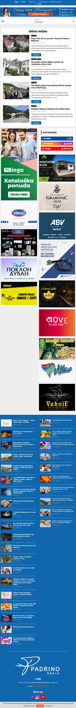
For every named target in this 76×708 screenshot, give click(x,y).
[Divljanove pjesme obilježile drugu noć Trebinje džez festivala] (6, 537)
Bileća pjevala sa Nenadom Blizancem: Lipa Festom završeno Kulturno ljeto (23, 444)
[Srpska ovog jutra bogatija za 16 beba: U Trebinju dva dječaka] (45, 523)
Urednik (35, 43)
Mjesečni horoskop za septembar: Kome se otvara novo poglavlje (23, 616)
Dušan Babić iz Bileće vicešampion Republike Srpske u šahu (63, 488)
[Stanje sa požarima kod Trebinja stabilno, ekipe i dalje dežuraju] (6, 457)
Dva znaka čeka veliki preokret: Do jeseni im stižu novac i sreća (23, 524)
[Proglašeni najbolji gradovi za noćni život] (6, 514)
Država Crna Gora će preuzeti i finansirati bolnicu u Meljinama (50, 39)
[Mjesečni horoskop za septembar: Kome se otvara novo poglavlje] (6, 618)
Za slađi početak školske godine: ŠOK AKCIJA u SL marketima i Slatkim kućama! (24, 605)
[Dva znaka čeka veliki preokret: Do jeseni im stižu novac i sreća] (6, 525)
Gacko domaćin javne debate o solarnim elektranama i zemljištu (62, 499)
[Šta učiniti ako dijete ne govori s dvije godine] (45, 467)
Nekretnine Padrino (56, 2)
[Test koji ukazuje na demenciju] (45, 423)
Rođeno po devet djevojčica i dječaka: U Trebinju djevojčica (22, 593)
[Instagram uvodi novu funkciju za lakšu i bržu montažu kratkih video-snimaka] (6, 640)
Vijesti (39, 59)
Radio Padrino (44, 2)
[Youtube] (43, 697)
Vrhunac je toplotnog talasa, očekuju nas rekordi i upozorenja (62, 477)
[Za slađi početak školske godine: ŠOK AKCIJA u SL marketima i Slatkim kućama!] (6, 606)
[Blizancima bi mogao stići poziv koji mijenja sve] (6, 548)
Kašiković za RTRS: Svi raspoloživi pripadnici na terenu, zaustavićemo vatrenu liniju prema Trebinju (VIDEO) (24, 581)
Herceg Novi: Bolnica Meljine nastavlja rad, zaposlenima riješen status (47, 63)
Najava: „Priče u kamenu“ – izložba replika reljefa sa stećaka (24, 421)
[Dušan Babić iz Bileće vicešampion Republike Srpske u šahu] (45, 490)
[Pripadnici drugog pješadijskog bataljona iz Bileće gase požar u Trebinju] (6, 468)
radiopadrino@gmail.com (41, 686)
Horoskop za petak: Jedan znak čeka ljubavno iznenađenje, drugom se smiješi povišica (24, 491)
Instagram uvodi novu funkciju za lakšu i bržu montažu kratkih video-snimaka (24, 639)
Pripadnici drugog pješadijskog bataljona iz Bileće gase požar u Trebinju (23, 467)
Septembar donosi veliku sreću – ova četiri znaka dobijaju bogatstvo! (63, 443)
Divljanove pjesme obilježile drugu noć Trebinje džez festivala (23, 535)
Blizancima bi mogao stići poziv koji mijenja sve (24, 546)
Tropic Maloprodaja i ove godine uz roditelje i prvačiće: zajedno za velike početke (24, 479)
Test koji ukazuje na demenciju (62, 420)
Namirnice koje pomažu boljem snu (24, 627)
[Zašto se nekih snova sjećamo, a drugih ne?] (45, 456)
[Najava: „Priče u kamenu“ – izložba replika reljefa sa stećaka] (6, 423)
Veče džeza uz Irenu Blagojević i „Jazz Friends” (23, 432)
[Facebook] (32, 697)
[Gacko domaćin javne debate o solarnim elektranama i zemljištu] (45, 501)
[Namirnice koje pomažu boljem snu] (6, 629)
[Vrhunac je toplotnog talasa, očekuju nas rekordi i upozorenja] (45, 479)
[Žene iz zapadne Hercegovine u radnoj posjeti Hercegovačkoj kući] (45, 512)
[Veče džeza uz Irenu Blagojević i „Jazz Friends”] (6, 434)
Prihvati (40, 706)
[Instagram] (37, 697)
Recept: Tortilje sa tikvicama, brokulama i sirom (22, 557)
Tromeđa (34, 35)
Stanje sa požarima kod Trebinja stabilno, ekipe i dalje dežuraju (23, 455)
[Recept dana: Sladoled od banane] (6, 503)
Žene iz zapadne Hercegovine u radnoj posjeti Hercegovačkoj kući (63, 510)
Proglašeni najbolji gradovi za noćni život (24, 513)
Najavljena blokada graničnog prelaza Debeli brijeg (50, 109)
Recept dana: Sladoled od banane (23, 501)
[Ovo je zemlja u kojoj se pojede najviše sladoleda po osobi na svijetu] (45, 434)
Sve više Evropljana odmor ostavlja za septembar (23, 569)
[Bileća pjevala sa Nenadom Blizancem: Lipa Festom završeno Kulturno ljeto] (6, 445)
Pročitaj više (49, 706)
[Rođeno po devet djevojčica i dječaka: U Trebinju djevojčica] (6, 595)
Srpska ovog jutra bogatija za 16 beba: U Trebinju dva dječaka (62, 521)
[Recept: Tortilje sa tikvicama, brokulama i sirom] (6, 559)
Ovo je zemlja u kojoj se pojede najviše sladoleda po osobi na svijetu (62, 433)
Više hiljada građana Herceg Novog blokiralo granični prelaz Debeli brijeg (51, 86)
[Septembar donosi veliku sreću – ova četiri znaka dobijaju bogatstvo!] (45, 445)
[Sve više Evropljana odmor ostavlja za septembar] (6, 570)
